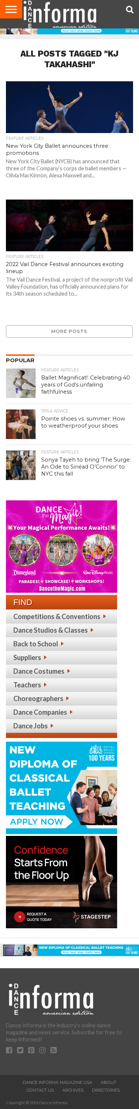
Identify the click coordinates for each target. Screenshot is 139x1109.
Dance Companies (40, 712)
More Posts (69, 331)
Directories (106, 1090)
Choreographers (38, 698)
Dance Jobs (30, 726)
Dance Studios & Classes (50, 630)
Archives (72, 1090)
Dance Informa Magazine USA (57, 1082)
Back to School (35, 644)
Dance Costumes (38, 671)
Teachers (27, 685)
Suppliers (27, 657)
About (108, 1082)
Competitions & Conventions (56, 616)
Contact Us (40, 1090)
